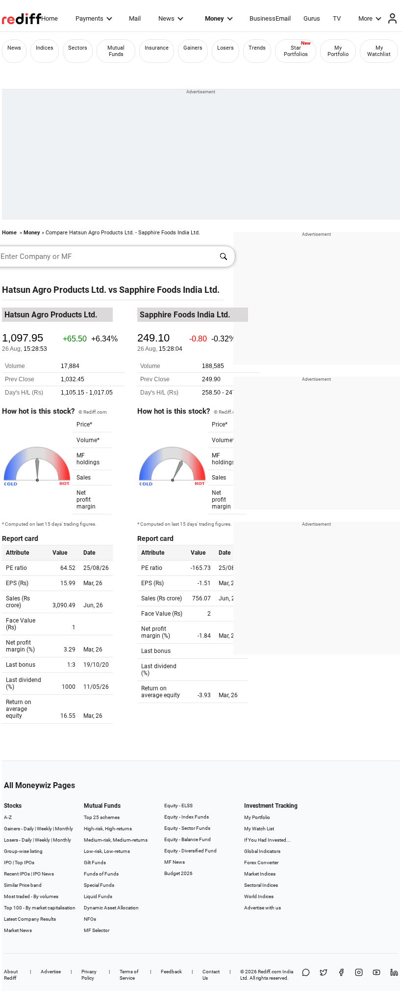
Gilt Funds (95, 862)
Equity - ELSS (178, 805)
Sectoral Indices (261, 885)
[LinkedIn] (394, 974)
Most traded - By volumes (31, 896)
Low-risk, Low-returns (107, 851)
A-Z (8, 817)
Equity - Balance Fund (187, 839)
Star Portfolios (296, 51)
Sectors (77, 48)
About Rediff (11, 974)
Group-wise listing (23, 851)
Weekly (44, 828)
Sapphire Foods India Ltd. (169, 289)
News (166, 18)
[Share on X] (323, 974)
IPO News (43, 874)
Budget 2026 (178, 873)
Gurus (311, 18)
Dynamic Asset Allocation (111, 908)
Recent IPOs (17, 874)
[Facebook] (341, 974)
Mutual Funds (116, 51)
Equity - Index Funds (186, 817)
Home (49, 18)
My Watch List (259, 828)
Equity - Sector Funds (187, 828)
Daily (29, 828)
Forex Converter (261, 862)
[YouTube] (376, 974)
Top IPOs (24, 862)
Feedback (171, 971)
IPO (8, 862)
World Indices (259, 896)
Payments (89, 18)
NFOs (90, 919)
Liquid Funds (98, 896)
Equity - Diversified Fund (190, 851)
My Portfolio (338, 51)
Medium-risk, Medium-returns (116, 840)
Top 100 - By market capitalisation (39, 908)
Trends (257, 48)
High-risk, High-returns (108, 828)
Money (214, 18)
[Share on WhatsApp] (306, 974)
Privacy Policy (89, 974)
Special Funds (99, 885)
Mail (135, 18)
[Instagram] (359, 974)
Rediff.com (269, 971)
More (365, 18)
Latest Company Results (30, 919)
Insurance (157, 48)
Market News (18, 930)
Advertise (51, 971)
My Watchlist (379, 51)
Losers (225, 48)
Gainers (192, 48)
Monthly (64, 828)
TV (337, 18)
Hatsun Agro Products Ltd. (54, 289)
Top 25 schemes (102, 817)
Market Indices (260, 874)
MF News (174, 862)
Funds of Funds (101, 874)
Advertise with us (262, 908)
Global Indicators (262, 851)
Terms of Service (129, 974)
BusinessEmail (270, 18)
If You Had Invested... (267, 840)
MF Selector (96, 930)
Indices (44, 48)
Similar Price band (23, 885)
